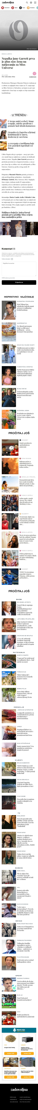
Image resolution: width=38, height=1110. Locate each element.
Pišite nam (13, 1097)
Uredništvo (13, 1099)
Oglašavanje (14, 1101)
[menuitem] (31, 2)
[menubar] (31, 2)
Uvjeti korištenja (25, 1097)
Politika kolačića (25, 1101)
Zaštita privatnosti (26, 1099)
